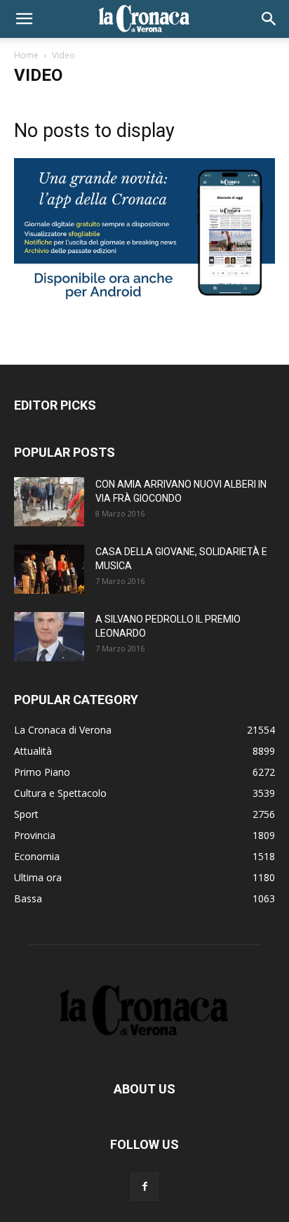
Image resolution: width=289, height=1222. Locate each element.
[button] (23, 19)
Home (26, 55)
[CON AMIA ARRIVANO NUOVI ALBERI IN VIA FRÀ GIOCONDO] (49, 501)
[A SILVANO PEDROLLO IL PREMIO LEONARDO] (49, 636)
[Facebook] (144, 1187)
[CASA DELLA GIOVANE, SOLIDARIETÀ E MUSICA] (49, 569)
